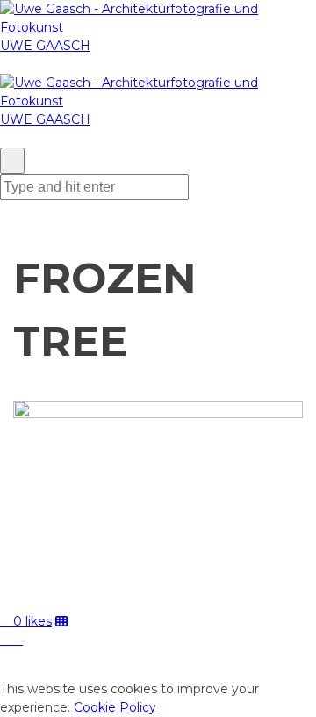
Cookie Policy (115, 707)
